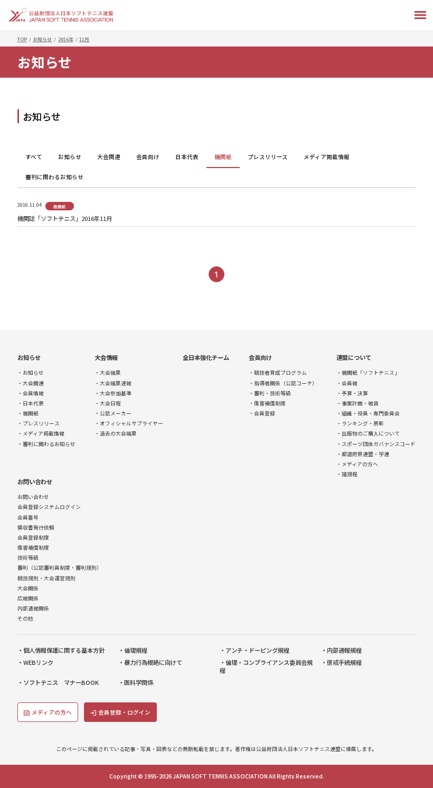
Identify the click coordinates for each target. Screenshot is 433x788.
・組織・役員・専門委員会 (368, 413)
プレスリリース (268, 157)
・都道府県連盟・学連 (362, 454)
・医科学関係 (135, 683)
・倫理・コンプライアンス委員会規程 (266, 666)
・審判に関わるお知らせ (46, 444)
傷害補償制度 (33, 547)
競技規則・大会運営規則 (46, 578)
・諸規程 (346, 474)
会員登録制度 (33, 537)
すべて (33, 157)
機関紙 (223, 157)
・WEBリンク (35, 662)
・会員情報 (30, 393)
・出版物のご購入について (368, 433)
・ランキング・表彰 (360, 423)
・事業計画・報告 (357, 403)
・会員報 (346, 383)
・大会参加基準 (113, 393)
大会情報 (106, 357)
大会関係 (28, 588)
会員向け (147, 157)
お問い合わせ (34, 482)
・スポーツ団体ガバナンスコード (376, 444)
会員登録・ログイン (124, 712)
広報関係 (28, 598)
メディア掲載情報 (327, 157)
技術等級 (28, 557)
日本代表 (187, 157)
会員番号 (28, 517)
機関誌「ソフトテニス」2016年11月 (64, 219)
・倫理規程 (132, 650)
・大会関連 (30, 383)
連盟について (353, 357)
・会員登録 (262, 413)
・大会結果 (108, 372)
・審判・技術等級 (270, 393)
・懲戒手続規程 (341, 662)
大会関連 (108, 157)
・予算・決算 (352, 393)
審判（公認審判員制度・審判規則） (59, 567)
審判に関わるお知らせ (54, 177)
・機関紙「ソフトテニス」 (368, 372)
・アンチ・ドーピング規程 (254, 650)
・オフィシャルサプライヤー (129, 423)
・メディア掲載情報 (40, 433)
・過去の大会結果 (116, 433)
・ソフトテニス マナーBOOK (58, 683)
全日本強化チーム (206, 357)
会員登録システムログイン (49, 507)
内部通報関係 (33, 608)
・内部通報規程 (341, 650)
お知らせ (69, 157)
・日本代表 (30, 403)
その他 (25, 618)
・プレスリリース (38, 423)
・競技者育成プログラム (278, 372)
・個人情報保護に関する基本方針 (61, 650)
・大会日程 (108, 403)
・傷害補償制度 (267, 403)
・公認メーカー (113, 413)
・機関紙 (28, 413)
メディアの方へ (52, 712)
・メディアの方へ (357, 464)
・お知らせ (30, 372)
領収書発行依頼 (35, 527)
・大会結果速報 (113, 383)
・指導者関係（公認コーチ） (283, 383)
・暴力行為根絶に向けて (150, 662)
